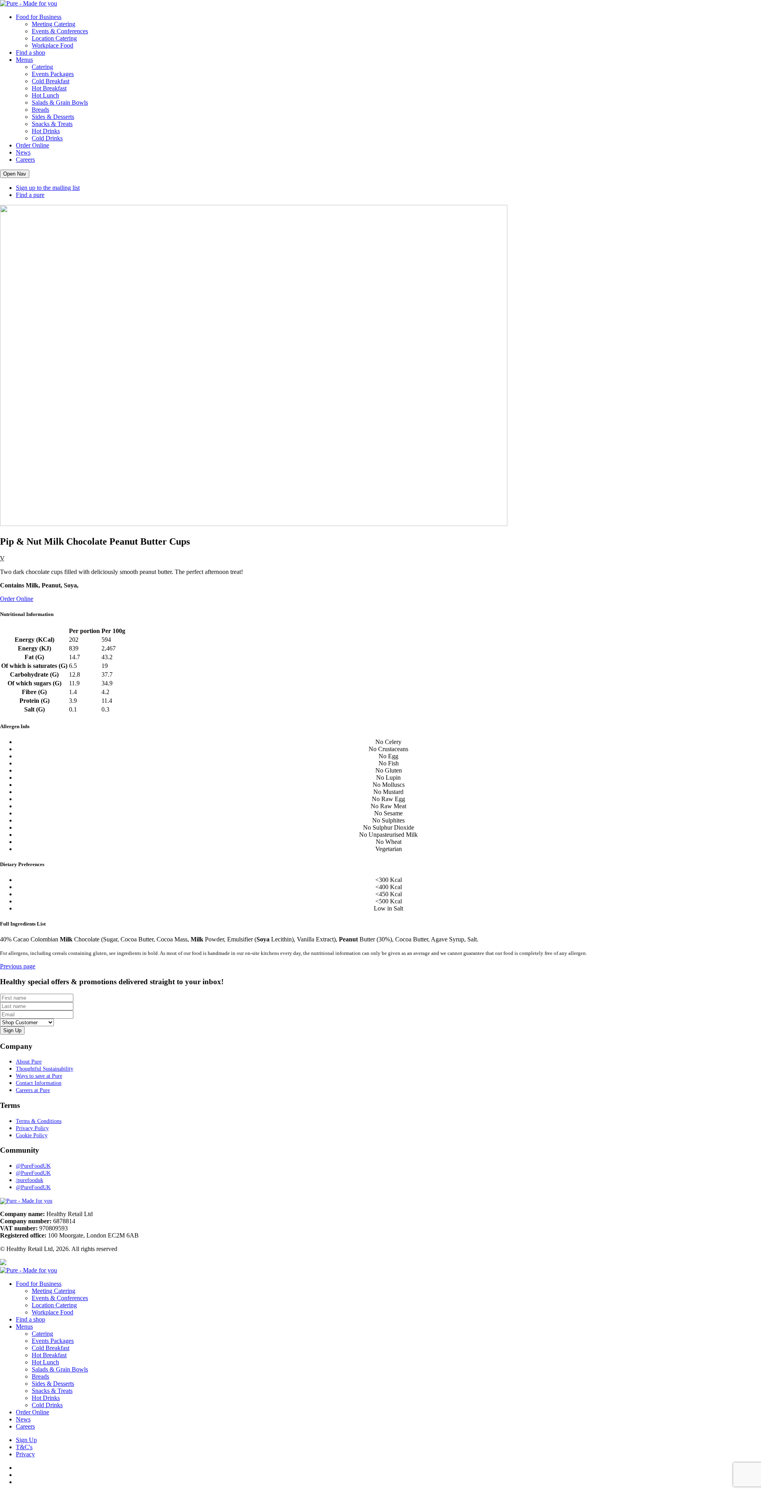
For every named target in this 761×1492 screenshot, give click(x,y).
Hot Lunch (45, 95)
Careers (25, 159)
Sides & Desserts (53, 116)
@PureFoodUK (33, 1166)
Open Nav (14, 174)
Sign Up (26, 1440)
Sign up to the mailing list (48, 187)
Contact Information (38, 1083)
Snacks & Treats (52, 124)
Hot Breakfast (49, 88)
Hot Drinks (46, 131)
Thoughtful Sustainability (44, 1069)
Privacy (25, 1454)
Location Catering (54, 38)
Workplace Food (52, 45)
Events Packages (53, 74)
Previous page (17, 966)
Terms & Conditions (38, 1121)
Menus (24, 59)
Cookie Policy (32, 1135)
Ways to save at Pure (39, 1076)
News (23, 152)
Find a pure (30, 194)
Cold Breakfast (50, 81)
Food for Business (38, 16)
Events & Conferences (60, 31)
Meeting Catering (53, 24)
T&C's (24, 1447)
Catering (42, 66)
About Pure (29, 1062)
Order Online (32, 145)
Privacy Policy (32, 1128)
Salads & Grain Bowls (60, 102)
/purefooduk (29, 1180)
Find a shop (30, 52)
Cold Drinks (47, 138)
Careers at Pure (33, 1090)
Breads (40, 109)
